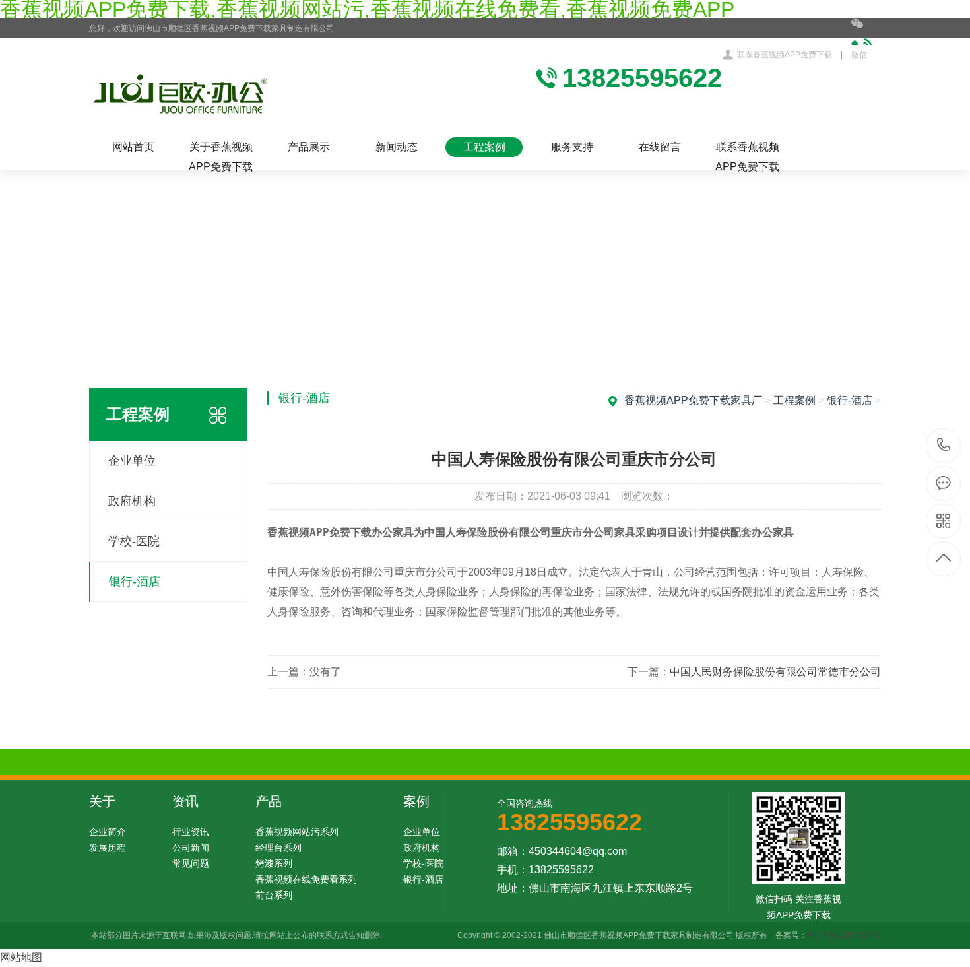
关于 (102, 801)
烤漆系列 (273, 863)
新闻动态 (396, 146)
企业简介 (107, 831)
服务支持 (572, 146)
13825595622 (943, 445)
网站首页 (133, 146)
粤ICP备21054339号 (844, 935)
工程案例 (484, 146)
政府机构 (132, 501)
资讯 (185, 801)
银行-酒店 (134, 581)
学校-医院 (134, 541)
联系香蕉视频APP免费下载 (784, 54)
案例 (416, 801)
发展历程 (107, 847)
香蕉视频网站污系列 (297, 831)
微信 (859, 54)
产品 (268, 801)
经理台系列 (278, 847)
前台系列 (273, 895)
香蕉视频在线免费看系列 (306, 879)
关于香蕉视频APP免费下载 (221, 149)
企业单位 (132, 460)
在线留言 (660, 146)
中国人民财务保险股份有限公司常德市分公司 (775, 671)
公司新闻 (190, 847)
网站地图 (21, 957)
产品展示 (309, 146)
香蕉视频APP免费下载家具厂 (693, 400)
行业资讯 (190, 831)
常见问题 (190, 863)
